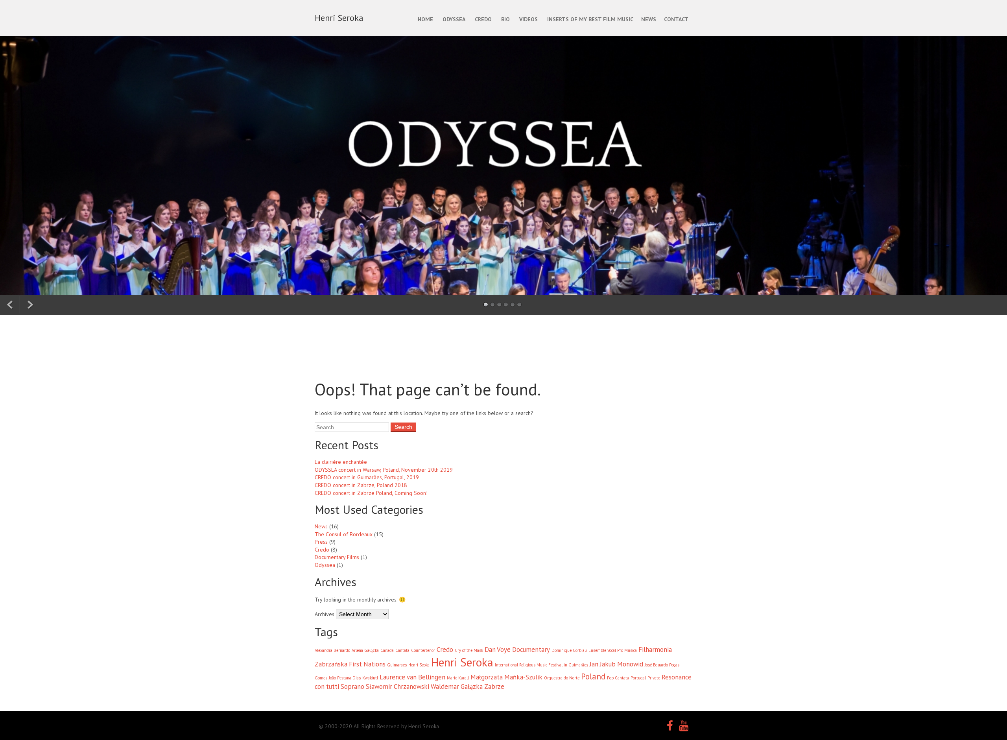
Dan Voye (498, 649)
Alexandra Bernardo (332, 650)
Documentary (531, 649)
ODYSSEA (454, 19)
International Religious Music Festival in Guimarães (541, 665)
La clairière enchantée (341, 461)
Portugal (638, 678)
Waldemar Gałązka (457, 686)
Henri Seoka (419, 665)
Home (425, 19)
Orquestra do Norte (561, 678)
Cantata (402, 650)
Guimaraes (397, 665)
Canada (387, 650)
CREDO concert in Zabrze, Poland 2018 (361, 485)
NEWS (648, 19)
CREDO (483, 19)
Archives (324, 614)
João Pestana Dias (345, 678)
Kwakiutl (370, 678)
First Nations (367, 664)
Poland (593, 676)
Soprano (352, 686)
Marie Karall (458, 678)
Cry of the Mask (469, 650)
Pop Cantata (618, 678)
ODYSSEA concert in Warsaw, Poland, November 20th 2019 (384, 469)
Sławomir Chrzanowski (397, 686)
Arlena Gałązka (365, 650)
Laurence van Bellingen (412, 677)
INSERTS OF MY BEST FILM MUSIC (590, 19)
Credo (322, 549)
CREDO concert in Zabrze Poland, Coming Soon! (371, 492)
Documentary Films (337, 557)
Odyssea (325, 564)
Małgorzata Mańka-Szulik (506, 677)
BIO (505, 19)
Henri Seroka (462, 662)
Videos (528, 19)
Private (653, 678)
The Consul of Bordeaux (344, 534)
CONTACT (676, 19)
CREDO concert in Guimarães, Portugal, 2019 (367, 477)
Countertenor (423, 650)
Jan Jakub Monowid (616, 664)
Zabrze (494, 686)
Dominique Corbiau (569, 650)
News (321, 526)
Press (321, 541)
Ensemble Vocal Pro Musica (612, 650)
